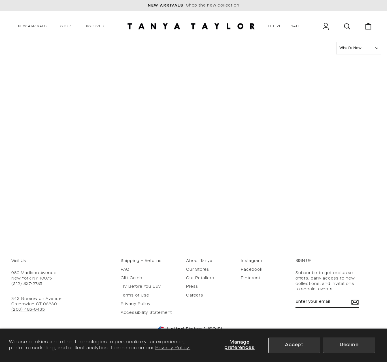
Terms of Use (135, 295)
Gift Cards (131, 278)
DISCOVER (94, 26)
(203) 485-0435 (28, 310)
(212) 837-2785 (26, 284)
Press (192, 287)
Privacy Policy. (172, 348)
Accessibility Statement (146, 313)
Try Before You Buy (141, 287)
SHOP (65, 26)
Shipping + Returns (141, 261)
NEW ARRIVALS (32, 26)
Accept (294, 345)
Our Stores (197, 270)
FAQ (125, 270)
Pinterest (250, 278)
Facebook (251, 270)
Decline (349, 345)
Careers (194, 295)
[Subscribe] (355, 302)
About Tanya (199, 261)
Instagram (251, 261)
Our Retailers (200, 278)
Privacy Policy (136, 304)
